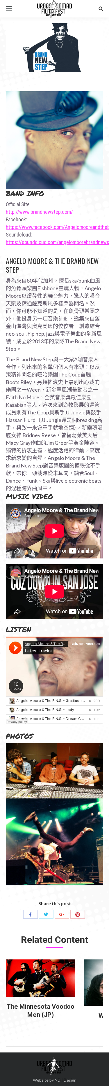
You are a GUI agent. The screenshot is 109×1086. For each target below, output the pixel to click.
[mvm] (40, 978)
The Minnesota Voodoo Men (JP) (40, 1010)
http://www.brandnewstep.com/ (39, 212)
